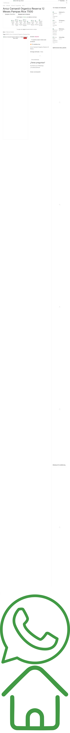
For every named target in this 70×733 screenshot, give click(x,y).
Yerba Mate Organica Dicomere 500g (62, 37)
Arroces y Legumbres (16, 5)
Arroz (23, 5)
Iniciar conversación (35, 72)
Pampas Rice (26, 34)
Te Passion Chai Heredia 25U (62, 20)
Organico (20, 34)
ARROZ (7, 34)
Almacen (8, 5)
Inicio (4, 5)
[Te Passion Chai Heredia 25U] (55, 23)
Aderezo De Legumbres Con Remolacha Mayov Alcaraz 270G (62, 12)
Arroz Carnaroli (14, 34)
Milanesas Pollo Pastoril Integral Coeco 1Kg (62, 29)
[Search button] (66, 3)
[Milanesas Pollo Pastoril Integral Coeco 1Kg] (55, 31)
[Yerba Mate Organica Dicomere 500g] (55, 40)
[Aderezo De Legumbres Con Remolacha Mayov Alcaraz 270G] (55, 14)
